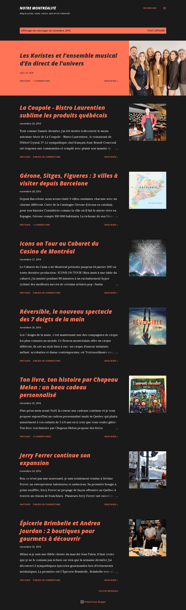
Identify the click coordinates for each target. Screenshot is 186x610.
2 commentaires (42, 436)
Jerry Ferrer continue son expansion (55, 459)
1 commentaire (41, 80)
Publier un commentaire (46, 156)
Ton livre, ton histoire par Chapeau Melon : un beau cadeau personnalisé (69, 387)
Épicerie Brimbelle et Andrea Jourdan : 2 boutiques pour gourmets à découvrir (60, 531)
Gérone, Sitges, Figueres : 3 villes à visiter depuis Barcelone (69, 179)
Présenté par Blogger (95, 601)
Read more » (111, 80)
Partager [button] (25, 80)
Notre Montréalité (38, 8)
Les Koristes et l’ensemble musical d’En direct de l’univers (68, 59)
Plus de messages (108, 591)
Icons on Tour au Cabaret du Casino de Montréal (59, 247)
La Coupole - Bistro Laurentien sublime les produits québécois (63, 111)
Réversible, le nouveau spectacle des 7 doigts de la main (66, 315)
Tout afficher (156, 30)
